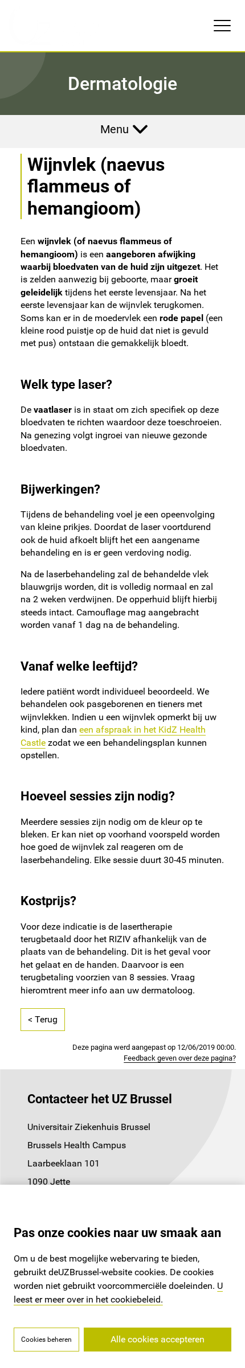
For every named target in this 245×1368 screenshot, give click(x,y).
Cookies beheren (46, 1340)
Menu (114, 129)
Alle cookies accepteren (158, 1339)
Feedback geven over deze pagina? (180, 1058)
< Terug (43, 1019)
